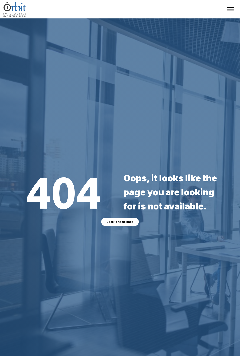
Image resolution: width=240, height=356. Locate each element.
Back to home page (120, 222)
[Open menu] (230, 9)
